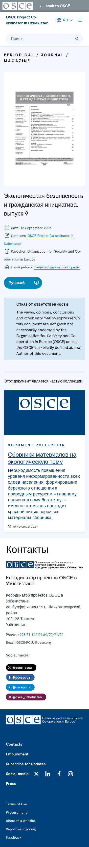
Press (11, 783)
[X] (36, 774)
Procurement (16, 812)
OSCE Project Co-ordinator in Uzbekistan (27, 20)
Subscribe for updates (26, 763)
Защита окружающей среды (57, 267)
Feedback (13, 837)
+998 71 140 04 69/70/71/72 (41, 634)
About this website (20, 821)
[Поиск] (77, 39)
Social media (17, 773)
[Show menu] (80, 20)
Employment (17, 754)
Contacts (14, 744)
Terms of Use (16, 804)
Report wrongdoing (21, 829)
